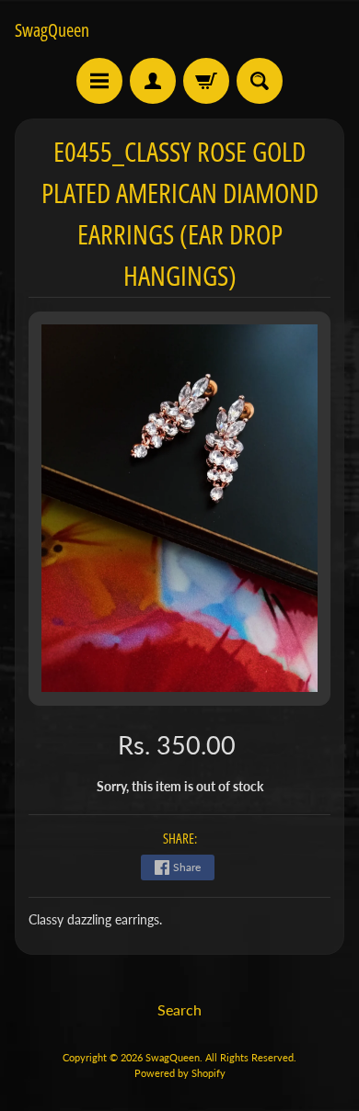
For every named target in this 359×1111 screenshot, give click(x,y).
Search (179, 1009)
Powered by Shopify (180, 1073)
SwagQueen (52, 30)
